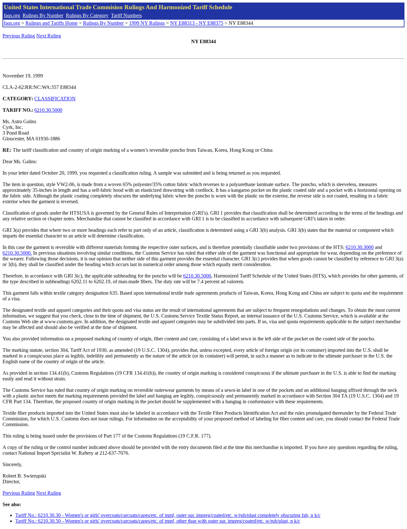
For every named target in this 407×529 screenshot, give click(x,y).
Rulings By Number (43, 15)
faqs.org (12, 15)
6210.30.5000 (48, 110)
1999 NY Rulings (147, 23)
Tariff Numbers (126, 15)
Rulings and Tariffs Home (51, 23)
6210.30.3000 (360, 247)
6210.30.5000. (17, 253)
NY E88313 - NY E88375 (196, 23)
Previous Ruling (19, 35)
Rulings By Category (87, 15)
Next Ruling (48, 35)
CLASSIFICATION (55, 98)
